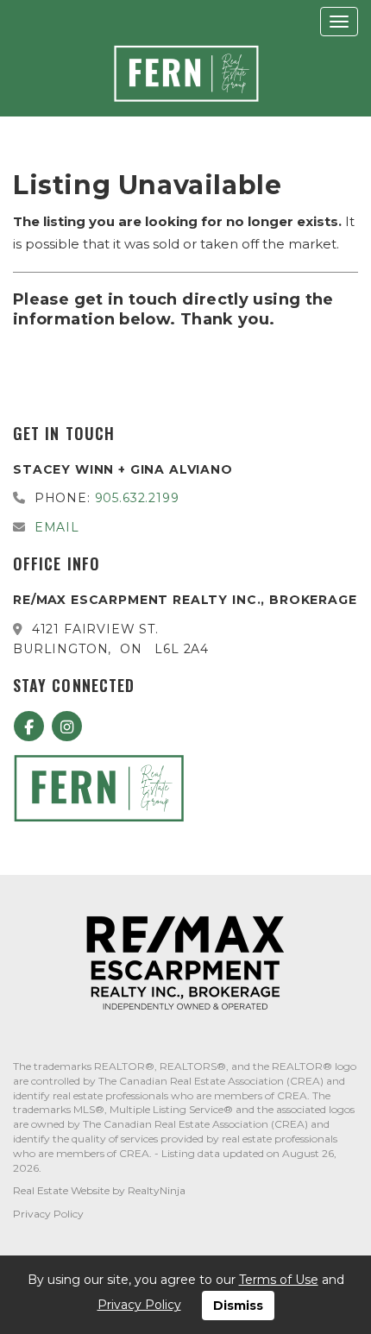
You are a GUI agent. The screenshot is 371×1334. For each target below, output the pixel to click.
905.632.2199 (137, 498)
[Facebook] (31, 727)
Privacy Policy (48, 1213)
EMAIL (57, 527)
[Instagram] (67, 727)
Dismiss (238, 1305)
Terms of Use (278, 1279)
